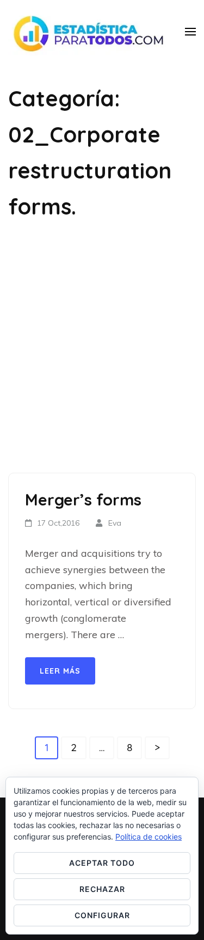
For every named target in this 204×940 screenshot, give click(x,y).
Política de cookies (148, 836)
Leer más (60, 671)
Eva (114, 523)
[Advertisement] (102, 348)
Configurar (102, 915)
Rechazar (102, 889)
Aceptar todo (102, 862)
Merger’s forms (83, 499)
